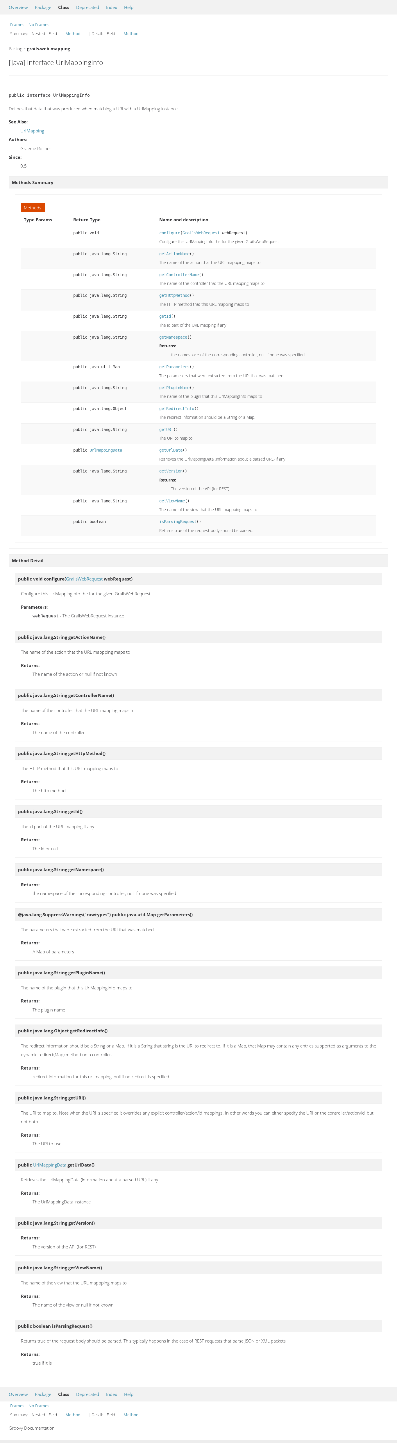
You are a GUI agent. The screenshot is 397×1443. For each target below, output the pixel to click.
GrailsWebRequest (201, 233)
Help (128, 7)
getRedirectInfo (176, 408)
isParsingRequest (177, 521)
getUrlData (171, 450)
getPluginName (174, 387)
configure (169, 233)
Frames (17, 24)
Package (43, 7)
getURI (166, 429)
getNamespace (173, 337)
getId (165, 316)
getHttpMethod (174, 295)
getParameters (174, 366)
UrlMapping (32, 131)
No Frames (38, 24)
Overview (18, 7)
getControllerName (179, 274)
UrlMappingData (106, 450)
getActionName (174, 253)
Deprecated (87, 7)
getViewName (172, 501)
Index (111, 7)
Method (73, 33)
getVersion (171, 471)
